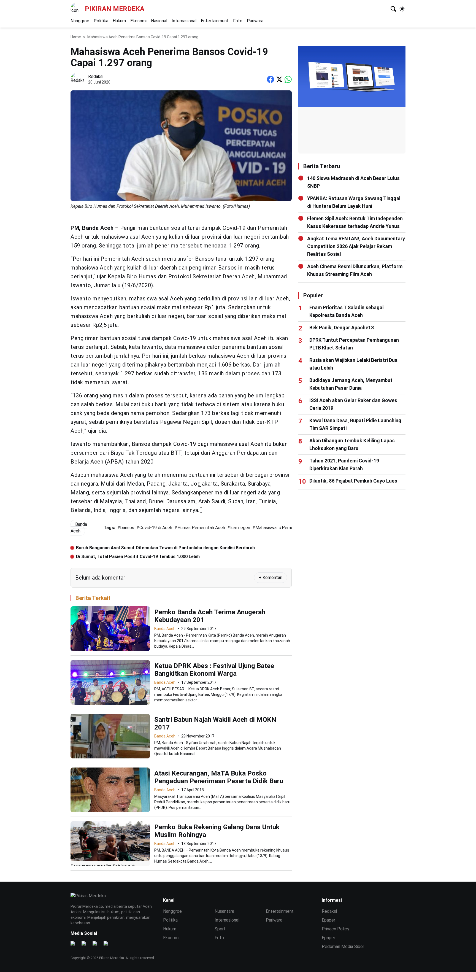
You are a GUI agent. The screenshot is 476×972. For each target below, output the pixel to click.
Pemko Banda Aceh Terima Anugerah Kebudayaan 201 (209, 616)
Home (76, 37)
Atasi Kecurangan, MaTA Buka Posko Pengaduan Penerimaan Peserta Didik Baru (218, 777)
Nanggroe (80, 20)
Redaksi (329, 911)
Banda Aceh (164, 628)
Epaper (328, 920)
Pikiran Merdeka (114, 9)
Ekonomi (138, 20)
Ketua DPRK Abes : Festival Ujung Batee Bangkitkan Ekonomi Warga (214, 669)
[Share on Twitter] (279, 79)
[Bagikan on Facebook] (270, 79)
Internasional (184, 20)
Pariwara (255, 20)
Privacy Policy (335, 928)
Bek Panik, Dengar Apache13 (341, 327)
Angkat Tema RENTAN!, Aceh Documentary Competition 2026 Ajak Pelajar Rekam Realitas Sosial (356, 246)
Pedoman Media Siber (343, 946)
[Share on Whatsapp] (288, 79)
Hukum (119, 20)
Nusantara (224, 911)
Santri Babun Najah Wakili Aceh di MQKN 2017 (215, 723)
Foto (237, 20)
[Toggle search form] (393, 9)
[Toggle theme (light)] (402, 9)
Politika (101, 20)
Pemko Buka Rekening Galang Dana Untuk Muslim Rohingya (217, 831)
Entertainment (215, 20)
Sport (220, 928)
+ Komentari (270, 577)
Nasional (159, 20)
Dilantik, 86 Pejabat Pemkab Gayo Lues (353, 481)
